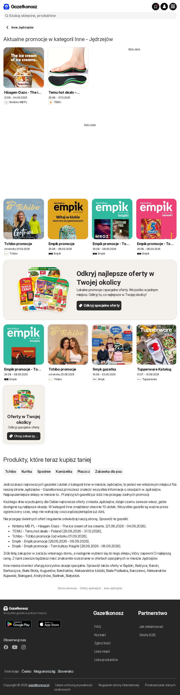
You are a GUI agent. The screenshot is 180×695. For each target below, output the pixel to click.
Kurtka (27, 471)
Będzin (128, 565)
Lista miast (102, 651)
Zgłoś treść (102, 643)
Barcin (153, 565)
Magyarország (44, 671)
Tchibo (10, 471)
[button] (164, 6)
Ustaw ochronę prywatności (73, 685)
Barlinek (58, 575)
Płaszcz (83, 471)
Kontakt (100, 635)
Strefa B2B (147, 635)
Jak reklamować (151, 626)
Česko (26, 671)
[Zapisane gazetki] (155, 6)
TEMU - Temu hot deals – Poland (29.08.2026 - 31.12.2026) (56, 531)
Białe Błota (30, 570)
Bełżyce (141, 565)
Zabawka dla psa (108, 471)
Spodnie (43, 471)
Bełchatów (65, 570)
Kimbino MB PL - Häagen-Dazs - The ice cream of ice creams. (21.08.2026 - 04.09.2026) (79, 526)
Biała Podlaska (117, 570)
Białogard (25, 575)
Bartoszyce (12, 570)
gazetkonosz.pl (38, 685)
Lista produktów (106, 659)
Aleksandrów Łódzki (89, 570)
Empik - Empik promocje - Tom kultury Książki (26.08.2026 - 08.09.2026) (66, 546)
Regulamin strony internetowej (119, 685)
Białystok (72, 575)
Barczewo (137, 570)
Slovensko (65, 671)
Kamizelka (64, 471)
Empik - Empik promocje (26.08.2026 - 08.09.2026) (50, 541)
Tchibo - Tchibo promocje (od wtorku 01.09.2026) (49, 536)
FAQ (97, 626)
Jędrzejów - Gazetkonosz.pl (45, 489)
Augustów (47, 570)
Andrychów (42, 575)
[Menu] (173, 6)
